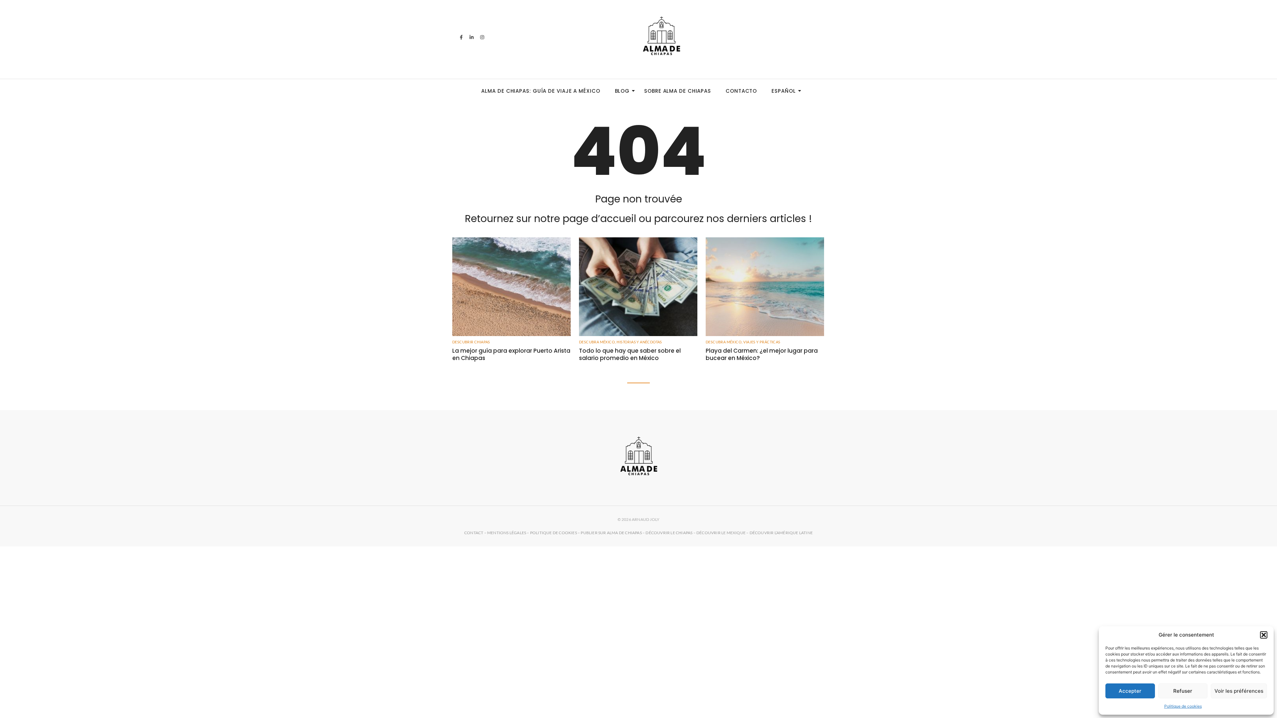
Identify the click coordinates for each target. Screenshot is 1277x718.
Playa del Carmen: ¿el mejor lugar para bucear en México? (762, 354)
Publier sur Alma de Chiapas (611, 532)
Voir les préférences (1238, 691)
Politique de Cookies (553, 532)
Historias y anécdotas (639, 342)
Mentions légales (506, 532)
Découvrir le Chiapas (668, 532)
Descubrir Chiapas (471, 342)
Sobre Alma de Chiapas (677, 90)
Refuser (1182, 691)
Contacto (741, 90)
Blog (622, 90)
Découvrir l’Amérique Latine (781, 532)
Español (783, 90)
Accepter (1130, 691)
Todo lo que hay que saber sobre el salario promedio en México (630, 354)
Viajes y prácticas (761, 342)
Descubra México (597, 342)
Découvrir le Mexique (721, 532)
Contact (473, 532)
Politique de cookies (1183, 706)
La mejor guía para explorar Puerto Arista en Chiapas (511, 354)
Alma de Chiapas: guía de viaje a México (540, 90)
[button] (1263, 635)
